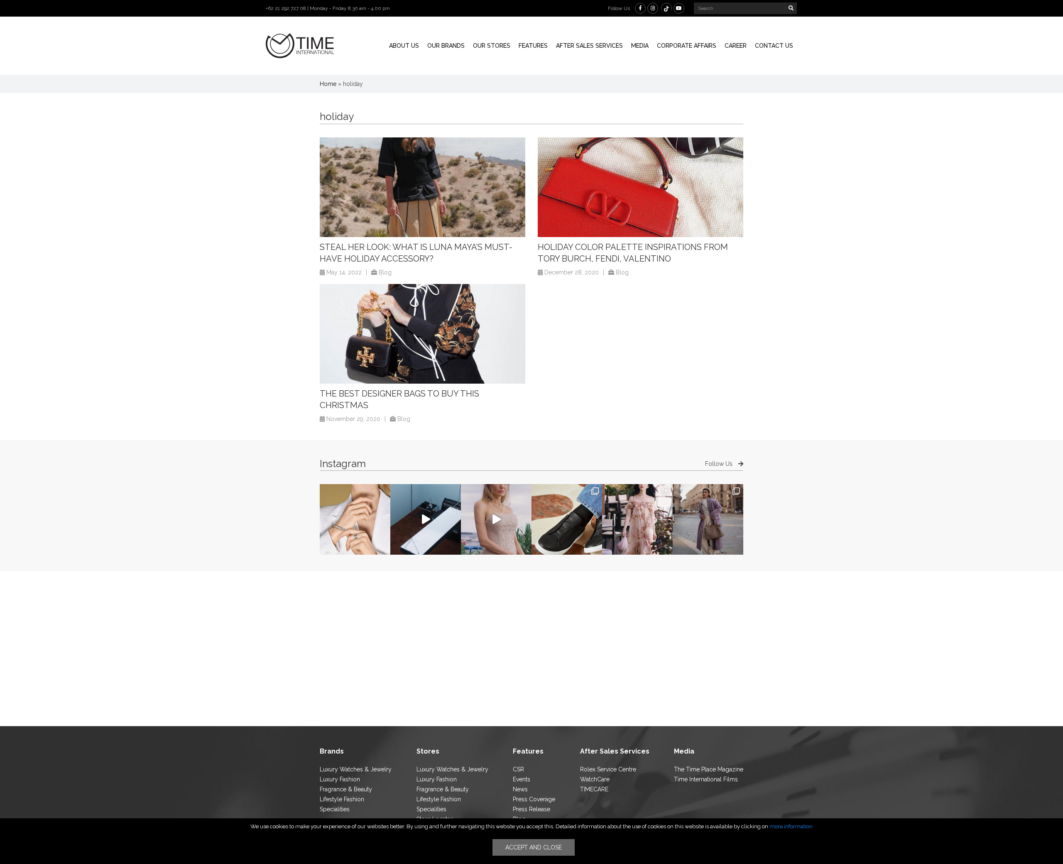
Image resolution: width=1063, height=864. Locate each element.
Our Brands (446, 45)
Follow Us (719, 463)
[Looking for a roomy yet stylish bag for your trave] (708, 519)
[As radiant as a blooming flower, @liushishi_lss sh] (637, 519)
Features (533, 45)
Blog (385, 272)
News (520, 789)
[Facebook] (640, 8)
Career (736, 45)
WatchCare (595, 779)
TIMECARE (594, 789)
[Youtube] (679, 8)
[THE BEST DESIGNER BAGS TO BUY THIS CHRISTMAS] (422, 334)
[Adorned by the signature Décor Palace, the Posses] (355, 519)
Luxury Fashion (340, 779)
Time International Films (706, 779)
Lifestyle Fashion (342, 799)
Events (521, 779)
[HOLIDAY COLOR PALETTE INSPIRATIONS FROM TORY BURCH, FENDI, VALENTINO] (640, 187)
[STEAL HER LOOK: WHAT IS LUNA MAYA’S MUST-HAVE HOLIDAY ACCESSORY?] (422, 187)
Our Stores (491, 45)
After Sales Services (589, 45)
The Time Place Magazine (708, 769)
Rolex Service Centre (608, 769)
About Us (404, 45)
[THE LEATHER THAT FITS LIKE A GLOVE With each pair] (567, 519)
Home (328, 84)
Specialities (335, 809)
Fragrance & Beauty (346, 789)
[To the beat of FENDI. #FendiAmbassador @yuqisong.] (425, 519)
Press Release (531, 809)
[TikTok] (666, 8)
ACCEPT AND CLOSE (533, 847)
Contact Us (774, 45)
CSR (518, 769)
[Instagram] (652, 8)
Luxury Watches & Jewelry (356, 769)
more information (791, 826)
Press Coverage (534, 799)
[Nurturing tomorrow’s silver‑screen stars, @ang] (496, 519)
